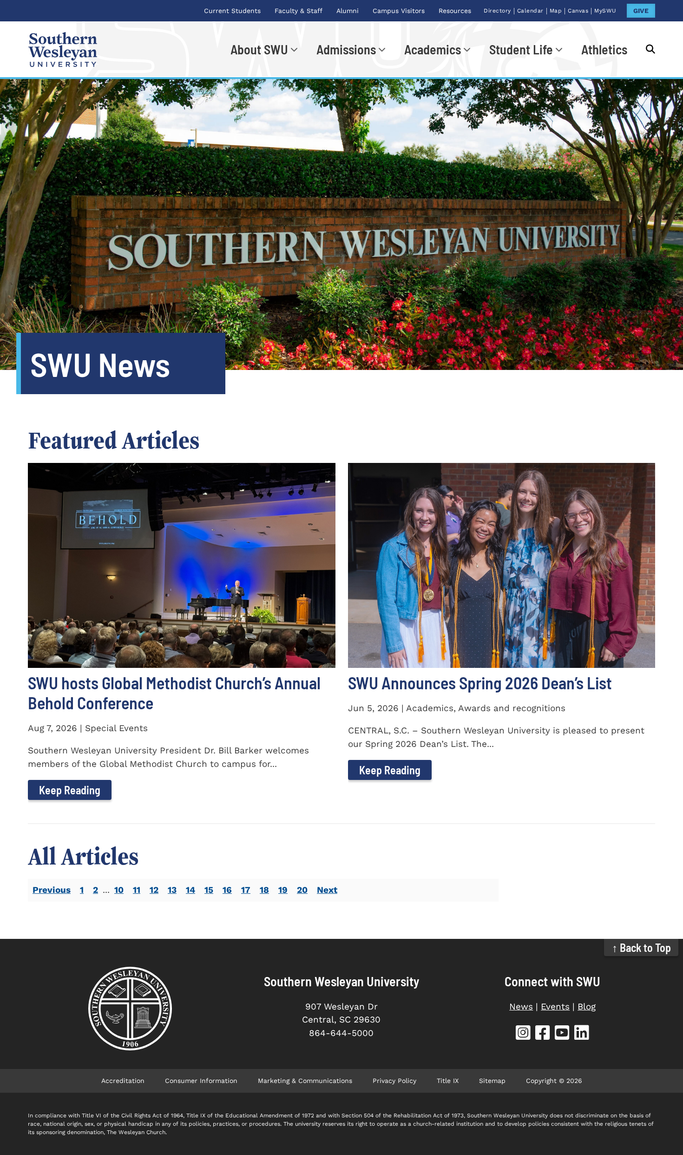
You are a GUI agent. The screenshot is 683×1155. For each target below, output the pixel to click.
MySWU (605, 10)
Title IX (448, 1080)
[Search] (646, 49)
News (521, 1006)
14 (190, 889)
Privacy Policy (394, 1080)
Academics (432, 49)
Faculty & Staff (298, 10)
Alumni (347, 10)
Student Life (521, 49)
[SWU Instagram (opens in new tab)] (523, 1034)
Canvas (578, 10)
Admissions (346, 49)
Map (556, 10)
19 (283, 889)
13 (172, 889)
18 (264, 889)
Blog (587, 1006)
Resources (455, 10)
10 (119, 889)
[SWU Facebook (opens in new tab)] (542, 1034)
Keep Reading (69, 790)
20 (302, 889)
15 (208, 889)
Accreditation (122, 1080)
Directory (497, 10)
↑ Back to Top (641, 947)
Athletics (604, 49)
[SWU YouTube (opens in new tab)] (562, 1034)
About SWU (259, 49)
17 (245, 889)
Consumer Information (201, 1080)
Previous (52, 889)
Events (555, 1006)
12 (154, 889)
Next (327, 889)
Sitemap (492, 1080)
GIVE (641, 10)
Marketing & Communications (305, 1080)
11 (136, 889)
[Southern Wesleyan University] (130, 1008)
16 (227, 889)
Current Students (232, 10)
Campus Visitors (399, 10)
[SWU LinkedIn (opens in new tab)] (581, 1034)
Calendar (530, 10)
